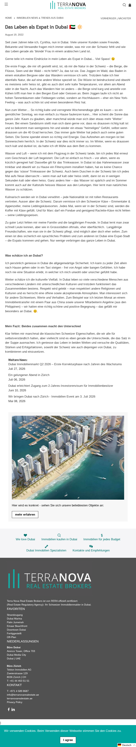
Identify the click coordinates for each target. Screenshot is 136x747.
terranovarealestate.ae (19, 698)
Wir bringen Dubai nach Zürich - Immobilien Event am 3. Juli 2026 (51, 396)
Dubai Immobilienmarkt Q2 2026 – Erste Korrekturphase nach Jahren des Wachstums (65, 364)
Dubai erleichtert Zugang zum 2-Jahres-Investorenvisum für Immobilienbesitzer (60, 385)
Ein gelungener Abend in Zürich (28, 375)
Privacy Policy (14, 702)
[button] (126, 745)
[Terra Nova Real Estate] (68, 5)
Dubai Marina (14, 618)
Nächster (124, 18)
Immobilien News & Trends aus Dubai (40, 18)
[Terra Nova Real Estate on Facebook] (8, 710)
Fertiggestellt (14, 633)
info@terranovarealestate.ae (23, 694)
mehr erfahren (25, 514)
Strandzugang (15, 614)
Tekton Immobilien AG (19, 669)
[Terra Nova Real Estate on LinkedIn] (13, 710)
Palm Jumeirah (15, 622)
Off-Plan (11, 637)
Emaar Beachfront (17, 626)
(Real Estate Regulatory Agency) (25, 604)
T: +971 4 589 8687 (18, 691)
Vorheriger (108, 18)
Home (8, 18)
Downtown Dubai (16, 629)
